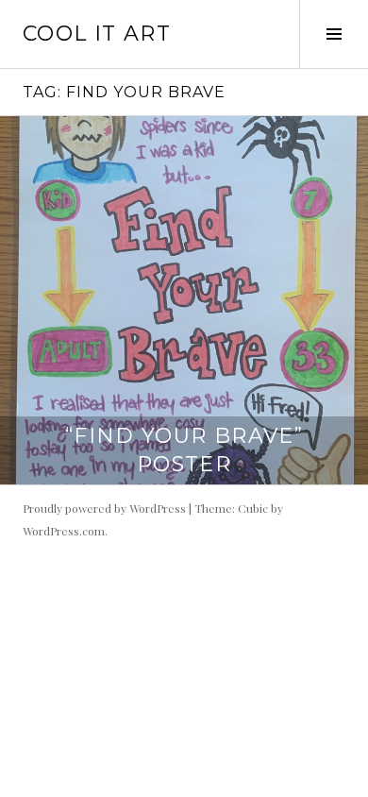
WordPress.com (64, 530)
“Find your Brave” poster (184, 450)
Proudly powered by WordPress (104, 508)
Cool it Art (97, 33)
